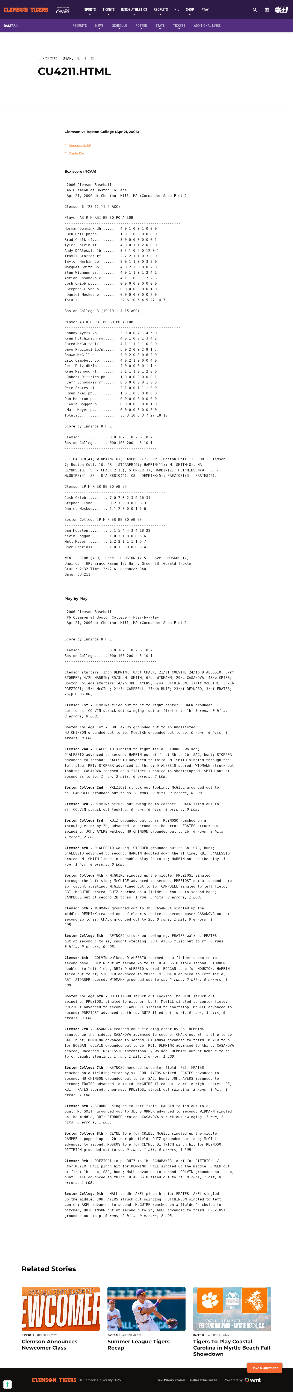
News (99, 26)
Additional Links (207, 26)
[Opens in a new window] (281, 9)
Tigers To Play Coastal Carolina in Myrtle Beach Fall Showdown (231, 1347)
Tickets (109, 10)
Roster (141, 26)
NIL (176, 10)
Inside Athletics (134, 10)
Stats (160, 26)
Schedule (266, 9)
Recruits (161, 10)
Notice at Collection (203, 1379)
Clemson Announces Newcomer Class (49, 1344)
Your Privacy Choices (171, 1379)
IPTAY (205, 10)
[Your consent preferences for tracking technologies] (7, 1384)
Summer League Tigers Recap (138, 1344)
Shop (190, 10)
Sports (90, 10)
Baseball (28, 1335)
